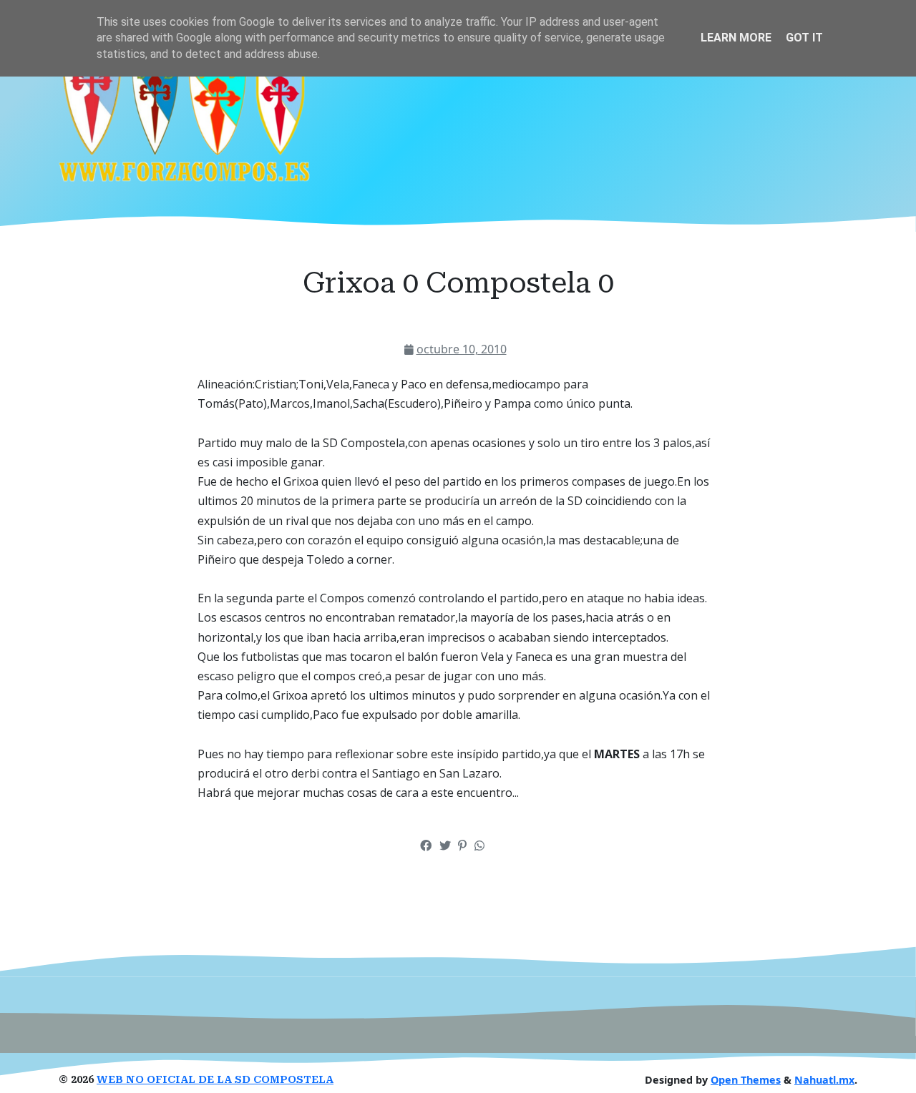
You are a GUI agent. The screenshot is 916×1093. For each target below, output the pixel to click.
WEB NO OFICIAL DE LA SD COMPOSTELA (215, 1080)
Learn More (736, 37)
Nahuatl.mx (824, 1080)
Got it (804, 37)
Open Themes (746, 1080)
